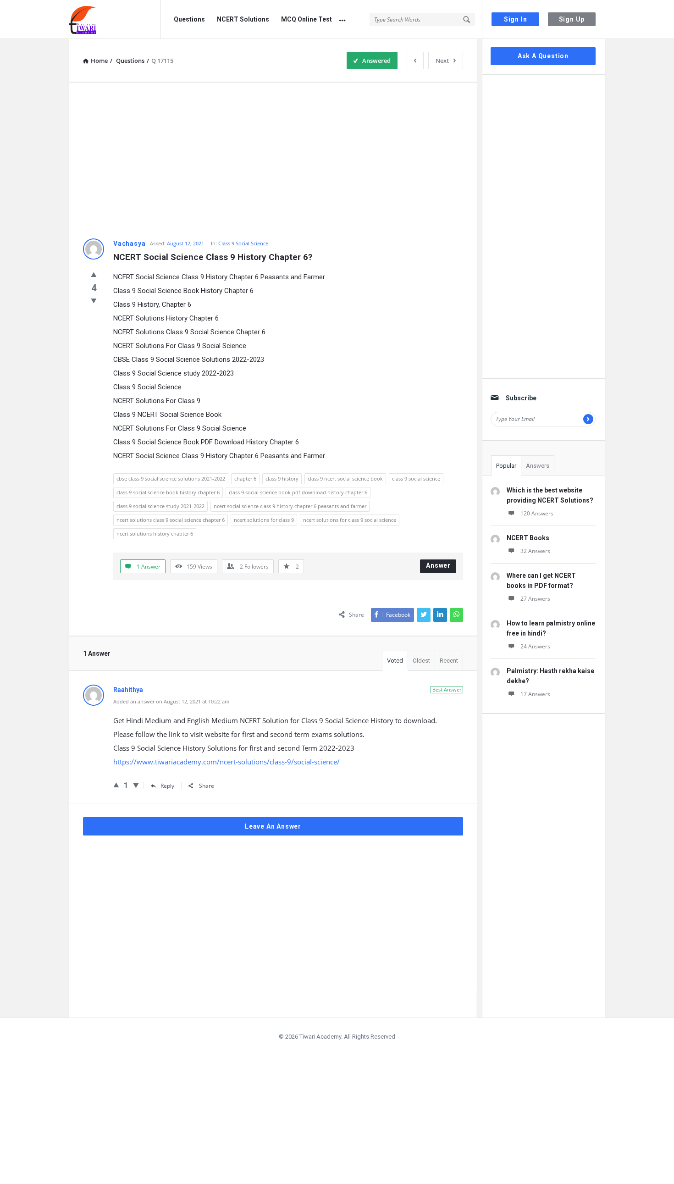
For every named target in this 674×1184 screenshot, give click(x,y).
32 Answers (535, 551)
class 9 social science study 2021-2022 (160, 506)
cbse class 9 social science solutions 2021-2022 (170, 478)
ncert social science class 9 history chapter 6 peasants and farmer (290, 506)
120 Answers (536, 513)
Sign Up (572, 19)
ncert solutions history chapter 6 (154, 533)
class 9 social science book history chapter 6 (168, 492)
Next (442, 60)
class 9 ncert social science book (345, 478)
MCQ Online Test (306, 19)
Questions (189, 19)
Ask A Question (543, 56)
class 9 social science (416, 478)
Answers (537, 465)
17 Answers (535, 694)
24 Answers (535, 646)
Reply (167, 786)
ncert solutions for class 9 (264, 519)
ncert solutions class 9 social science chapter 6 (170, 519)
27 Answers (535, 599)
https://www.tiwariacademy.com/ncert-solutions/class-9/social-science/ (226, 761)
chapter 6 (245, 478)
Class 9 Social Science (243, 243)
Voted (395, 660)
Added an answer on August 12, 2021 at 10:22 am (171, 701)
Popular (506, 465)
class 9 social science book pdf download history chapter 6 (298, 492)
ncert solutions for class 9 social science (349, 519)
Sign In (515, 19)
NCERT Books (528, 538)
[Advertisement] (273, 160)
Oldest (421, 660)
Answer (438, 565)
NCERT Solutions (243, 19)
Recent (449, 660)
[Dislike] (94, 300)
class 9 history (281, 478)
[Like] (94, 274)
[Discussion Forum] (115, 19)
